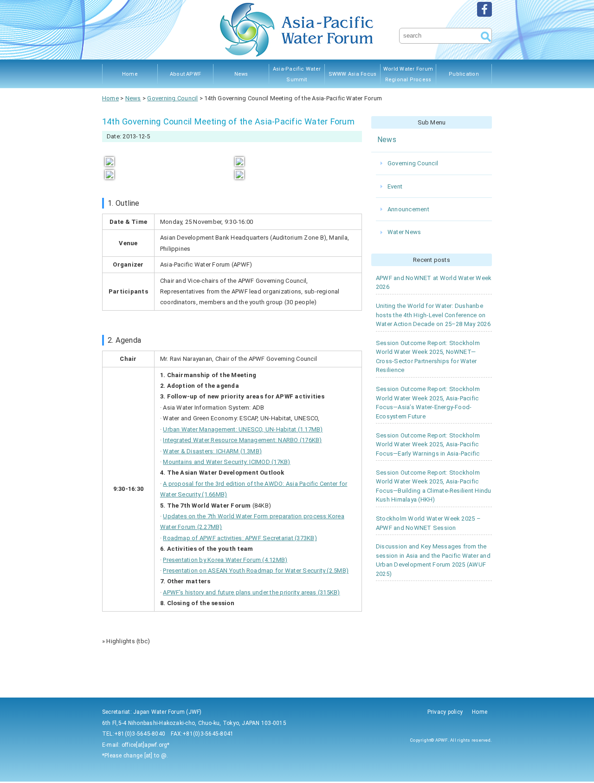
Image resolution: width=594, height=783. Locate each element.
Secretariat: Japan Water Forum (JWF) (152, 712)
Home (130, 74)
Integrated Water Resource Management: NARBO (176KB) (242, 440)
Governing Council (412, 163)
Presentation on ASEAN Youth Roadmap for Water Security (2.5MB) (256, 570)
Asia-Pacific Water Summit (297, 74)
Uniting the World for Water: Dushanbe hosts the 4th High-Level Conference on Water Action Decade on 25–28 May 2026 (433, 314)
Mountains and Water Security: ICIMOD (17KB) (226, 461)
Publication (464, 74)
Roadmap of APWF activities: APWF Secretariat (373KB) (239, 538)
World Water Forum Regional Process (408, 74)
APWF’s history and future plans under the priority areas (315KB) (251, 592)
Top (572, 761)
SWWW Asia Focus (353, 74)
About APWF (185, 74)
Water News (404, 231)
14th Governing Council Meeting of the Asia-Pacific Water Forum (228, 121)
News (241, 74)
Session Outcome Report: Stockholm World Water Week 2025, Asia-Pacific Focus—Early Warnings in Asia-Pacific (428, 444)
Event (394, 186)
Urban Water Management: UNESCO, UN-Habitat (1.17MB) (243, 429)
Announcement (408, 209)
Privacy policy (445, 712)
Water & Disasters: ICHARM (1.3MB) (212, 451)
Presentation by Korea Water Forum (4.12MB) (225, 559)
